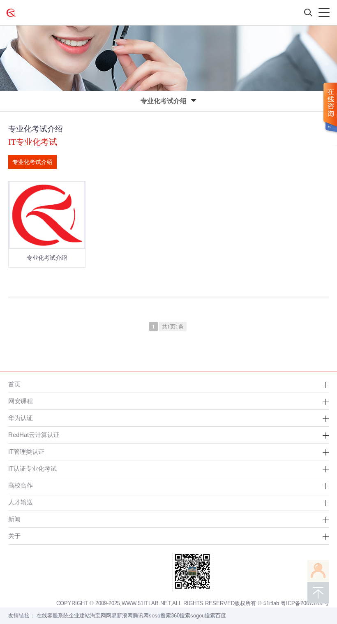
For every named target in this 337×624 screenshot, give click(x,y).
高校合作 (20, 485)
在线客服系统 (53, 615)
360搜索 (180, 615)
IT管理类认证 (26, 451)
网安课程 (20, 401)
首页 (14, 384)
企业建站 (79, 615)
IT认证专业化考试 (32, 468)
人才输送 (20, 502)
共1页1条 (173, 327)
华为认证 (20, 417)
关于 (14, 535)
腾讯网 (141, 615)
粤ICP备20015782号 (305, 603)
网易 (111, 615)
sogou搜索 (202, 615)
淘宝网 (98, 615)
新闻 (14, 518)
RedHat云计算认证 (34, 434)
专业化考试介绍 (32, 162)
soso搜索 (160, 615)
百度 (220, 615)
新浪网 (125, 615)
